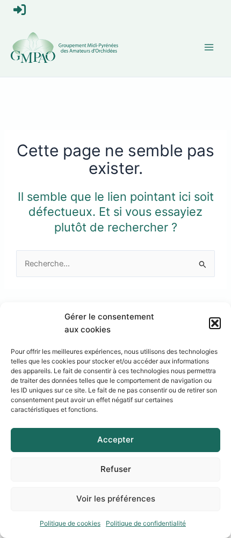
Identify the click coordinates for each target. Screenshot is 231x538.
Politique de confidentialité (146, 523)
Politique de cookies (70, 523)
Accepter (115, 439)
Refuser (115, 469)
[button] (215, 323)
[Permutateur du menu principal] (209, 47)
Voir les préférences (115, 498)
